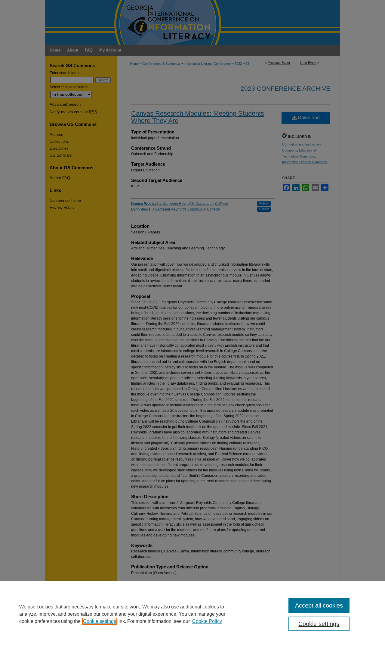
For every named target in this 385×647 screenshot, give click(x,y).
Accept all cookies (319, 605)
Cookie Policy (207, 621)
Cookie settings (99, 621)
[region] (192, 614)
